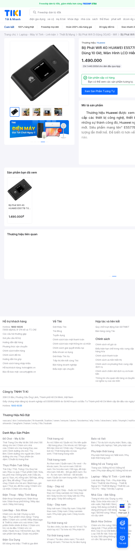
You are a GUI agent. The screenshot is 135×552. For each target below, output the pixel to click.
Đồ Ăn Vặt (102, 533)
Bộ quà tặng (106, 539)
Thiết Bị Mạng (109, 486)
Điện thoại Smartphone (14, 498)
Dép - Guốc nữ (69, 490)
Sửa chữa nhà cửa (106, 501)
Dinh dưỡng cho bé (18, 451)
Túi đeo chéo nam (65, 539)
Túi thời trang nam (58, 535)
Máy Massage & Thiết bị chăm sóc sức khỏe (23, 521)
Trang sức (96, 467)
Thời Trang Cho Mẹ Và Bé (15, 442)
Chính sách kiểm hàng (14, 350)
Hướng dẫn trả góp (12, 359)
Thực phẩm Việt (29, 472)
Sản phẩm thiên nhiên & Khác (20, 524)
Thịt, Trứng (18, 469)
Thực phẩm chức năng (19, 517)
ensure (64, 420)
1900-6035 (17, 327)
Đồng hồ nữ (109, 467)
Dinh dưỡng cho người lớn (21, 453)
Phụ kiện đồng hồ (106, 470)
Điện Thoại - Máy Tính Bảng (20, 494)
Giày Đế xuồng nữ (67, 498)
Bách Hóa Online (101, 521)
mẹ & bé (61, 19)
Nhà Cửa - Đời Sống (103, 494)
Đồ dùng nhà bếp (11, 543)
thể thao (104, 19)
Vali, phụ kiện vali (122, 445)
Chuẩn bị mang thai (18, 459)
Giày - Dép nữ (55, 486)
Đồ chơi (34, 442)
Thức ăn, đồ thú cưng (18, 486)
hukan (27, 423)
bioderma (83, 420)
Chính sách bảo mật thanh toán (68, 339)
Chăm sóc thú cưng (101, 525)
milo (97, 420)
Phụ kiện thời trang (102, 451)
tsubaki (48, 423)
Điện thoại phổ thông (18, 501)
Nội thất (106, 504)
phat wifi (116, 19)
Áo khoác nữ (70, 445)
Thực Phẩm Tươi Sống (16, 465)
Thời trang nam (56, 459)
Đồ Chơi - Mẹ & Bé (14, 438)
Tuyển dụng (59, 335)
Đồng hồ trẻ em (124, 470)
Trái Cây (7, 469)
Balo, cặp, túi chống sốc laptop (111, 444)
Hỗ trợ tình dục (28, 531)
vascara (7, 420)
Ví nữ (79, 526)
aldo (115, 420)
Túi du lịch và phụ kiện (109, 442)
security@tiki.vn (28, 371)
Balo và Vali (98, 438)
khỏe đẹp (73, 19)
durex (73, 420)
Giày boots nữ (59, 495)
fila (41, 423)
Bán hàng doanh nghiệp (65, 364)
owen (56, 420)
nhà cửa (85, 19)
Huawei (101, 42)
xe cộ (50, 19)
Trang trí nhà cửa (99, 498)
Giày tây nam (68, 508)
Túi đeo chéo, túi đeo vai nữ (61, 526)
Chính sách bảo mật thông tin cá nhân (72, 343)
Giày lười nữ (73, 495)
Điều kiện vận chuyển (63, 369)
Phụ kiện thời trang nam (110, 456)
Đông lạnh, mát (24, 474)
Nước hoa (14, 531)
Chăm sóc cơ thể (17, 519)
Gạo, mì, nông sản (19, 477)
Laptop (119, 488)
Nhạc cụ (115, 512)
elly (91, 420)
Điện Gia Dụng (11, 539)
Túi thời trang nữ (57, 522)
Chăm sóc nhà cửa (21, 488)
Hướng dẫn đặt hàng (13, 342)
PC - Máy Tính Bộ (105, 488)
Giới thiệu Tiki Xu (61, 356)
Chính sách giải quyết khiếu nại (68, 348)
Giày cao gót (53, 490)
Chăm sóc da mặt (12, 514)
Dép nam (63, 511)
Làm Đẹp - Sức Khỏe (15, 510)
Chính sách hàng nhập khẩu (17, 363)
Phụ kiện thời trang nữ (102, 455)
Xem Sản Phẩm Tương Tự (100, 91)
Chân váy (68, 448)
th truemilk (38, 420)
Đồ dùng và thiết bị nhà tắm (112, 507)
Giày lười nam (53, 508)
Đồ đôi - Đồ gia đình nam (69, 472)
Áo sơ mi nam (67, 466)
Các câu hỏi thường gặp (15, 334)
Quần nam (66, 463)
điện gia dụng (37, 19)
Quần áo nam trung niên (65, 477)
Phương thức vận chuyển (15, 346)
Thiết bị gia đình (30, 543)
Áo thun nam (53, 463)
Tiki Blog (57, 331)
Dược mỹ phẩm (30, 533)
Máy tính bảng (16, 504)
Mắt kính (119, 455)
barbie (48, 420)
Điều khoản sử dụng (63, 352)
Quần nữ (68, 442)
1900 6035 (16, 405)
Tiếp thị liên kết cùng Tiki (65, 360)
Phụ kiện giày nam (62, 514)
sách (95, 19)
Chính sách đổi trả (12, 355)
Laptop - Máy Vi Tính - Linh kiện (111, 476)
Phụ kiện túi (79, 529)
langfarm (17, 423)
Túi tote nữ (65, 529)
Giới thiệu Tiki (59, 327)
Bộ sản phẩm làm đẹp (21, 532)
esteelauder (24, 420)
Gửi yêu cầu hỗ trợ (12, 338)
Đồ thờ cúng (103, 512)
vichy (35, 423)
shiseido (7, 423)
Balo (93, 442)
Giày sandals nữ (64, 493)
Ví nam (50, 539)
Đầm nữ (58, 442)
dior (14, 420)
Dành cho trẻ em (17, 483)
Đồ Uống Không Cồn (109, 536)
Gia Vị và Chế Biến (106, 531)
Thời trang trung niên (63, 453)
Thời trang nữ (55, 438)
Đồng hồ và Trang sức (104, 463)
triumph (123, 420)
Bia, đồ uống (14, 480)
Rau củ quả (13, 472)
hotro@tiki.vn (29, 367)
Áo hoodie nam (61, 469)
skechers (106, 420)
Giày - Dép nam (56, 504)
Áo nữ (50, 442)
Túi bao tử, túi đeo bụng (74, 542)
